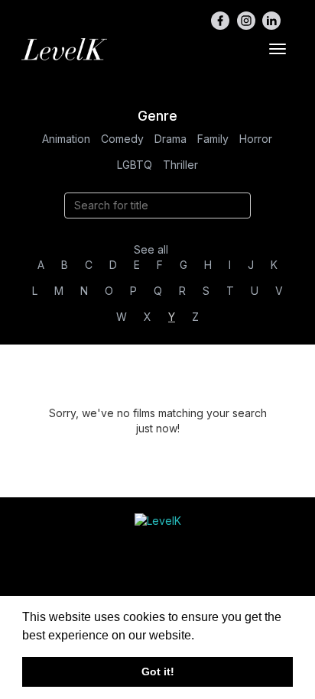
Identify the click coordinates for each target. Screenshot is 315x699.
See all (151, 249)
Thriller (180, 164)
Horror (255, 138)
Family (213, 138)
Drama (170, 138)
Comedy (122, 138)
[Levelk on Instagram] (246, 20)
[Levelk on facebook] (220, 20)
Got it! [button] (157, 671)
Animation (66, 138)
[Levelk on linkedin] (271, 20)
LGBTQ (134, 164)
